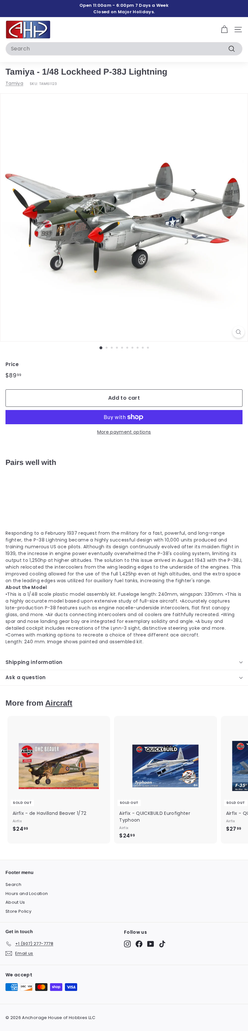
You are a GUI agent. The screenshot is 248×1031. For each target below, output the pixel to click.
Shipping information (34, 662)
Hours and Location (26, 893)
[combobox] (124, 49)
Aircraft (58, 703)
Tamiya (14, 83)
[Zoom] (238, 332)
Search (13, 884)
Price (12, 364)
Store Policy (18, 911)
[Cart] (224, 29)
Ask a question (25, 677)
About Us (15, 902)
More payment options (124, 432)
